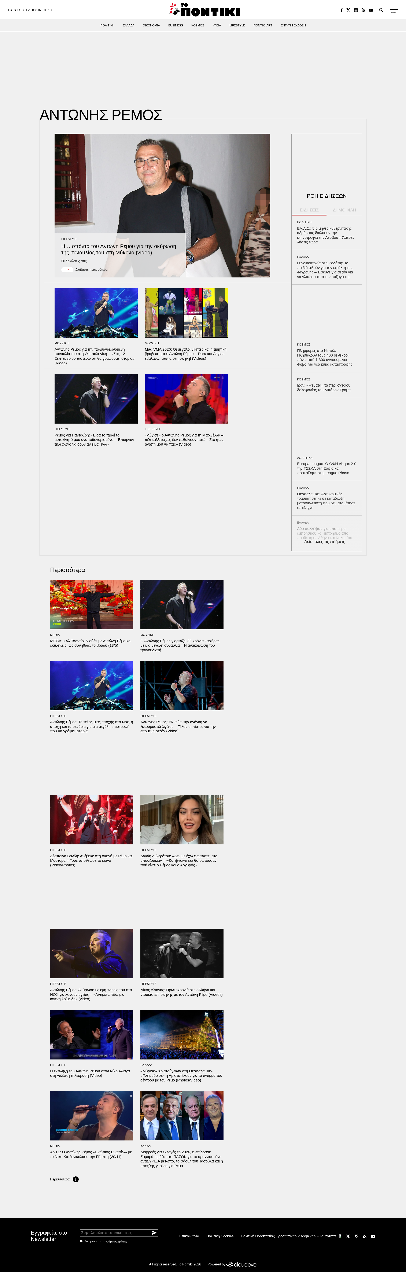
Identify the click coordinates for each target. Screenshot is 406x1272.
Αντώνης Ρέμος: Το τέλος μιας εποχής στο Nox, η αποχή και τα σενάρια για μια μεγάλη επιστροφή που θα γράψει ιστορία (91, 726)
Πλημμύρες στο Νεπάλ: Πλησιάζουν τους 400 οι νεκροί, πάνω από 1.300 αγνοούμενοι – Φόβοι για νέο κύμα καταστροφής (325, 357)
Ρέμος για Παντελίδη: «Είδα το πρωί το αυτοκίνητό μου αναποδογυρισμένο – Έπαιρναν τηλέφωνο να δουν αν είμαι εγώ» (94, 439)
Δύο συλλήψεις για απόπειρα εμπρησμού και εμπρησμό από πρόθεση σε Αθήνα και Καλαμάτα (324, 533)
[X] (348, 10)
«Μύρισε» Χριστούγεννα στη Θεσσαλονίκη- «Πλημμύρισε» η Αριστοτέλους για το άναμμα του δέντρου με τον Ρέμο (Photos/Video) (181, 1075)
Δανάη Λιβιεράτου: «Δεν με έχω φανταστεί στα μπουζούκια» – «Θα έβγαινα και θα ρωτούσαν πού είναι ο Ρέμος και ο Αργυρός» (178, 860)
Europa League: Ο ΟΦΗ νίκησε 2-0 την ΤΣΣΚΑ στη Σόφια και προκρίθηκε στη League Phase (326, 468)
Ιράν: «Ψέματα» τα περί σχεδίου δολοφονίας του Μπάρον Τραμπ (324, 387)
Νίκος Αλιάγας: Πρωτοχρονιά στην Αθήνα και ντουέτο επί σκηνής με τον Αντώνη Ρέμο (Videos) (181, 992)
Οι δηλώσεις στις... (75, 261)
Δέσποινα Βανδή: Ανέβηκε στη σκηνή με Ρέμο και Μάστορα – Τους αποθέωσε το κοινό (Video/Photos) (91, 860)
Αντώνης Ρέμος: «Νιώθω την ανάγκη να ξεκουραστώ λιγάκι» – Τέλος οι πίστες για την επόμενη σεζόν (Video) (178, 726)
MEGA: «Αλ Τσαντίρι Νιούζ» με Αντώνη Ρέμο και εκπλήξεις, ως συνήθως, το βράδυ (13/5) (90, 643)
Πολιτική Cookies (220, 1236)
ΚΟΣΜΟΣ (303, 344)
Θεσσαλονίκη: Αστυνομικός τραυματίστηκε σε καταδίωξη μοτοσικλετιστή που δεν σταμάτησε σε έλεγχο (326, 501)
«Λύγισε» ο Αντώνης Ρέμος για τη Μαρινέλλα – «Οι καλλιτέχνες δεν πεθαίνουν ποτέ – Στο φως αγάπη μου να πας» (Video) (184, 439)
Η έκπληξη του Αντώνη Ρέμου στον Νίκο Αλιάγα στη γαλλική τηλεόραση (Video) (90, 1073)
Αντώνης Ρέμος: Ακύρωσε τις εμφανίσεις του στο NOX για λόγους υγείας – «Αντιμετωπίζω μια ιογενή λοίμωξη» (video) (91, 994)
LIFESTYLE (69, 239)
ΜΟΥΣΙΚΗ (62, 343)
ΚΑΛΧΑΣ (146, 1146)
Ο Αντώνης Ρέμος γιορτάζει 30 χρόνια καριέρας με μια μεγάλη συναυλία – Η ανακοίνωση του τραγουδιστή (179, 645)
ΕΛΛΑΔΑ (303, 257)
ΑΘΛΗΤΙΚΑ (304, 458)
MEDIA (55, 635)
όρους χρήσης (117, 1241)
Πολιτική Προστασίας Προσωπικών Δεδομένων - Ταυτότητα (288, 1236)
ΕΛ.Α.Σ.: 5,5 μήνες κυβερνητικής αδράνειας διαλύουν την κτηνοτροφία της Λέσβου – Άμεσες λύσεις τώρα (325, 235)
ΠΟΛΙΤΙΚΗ (304, 222)
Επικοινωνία (189, 1236)
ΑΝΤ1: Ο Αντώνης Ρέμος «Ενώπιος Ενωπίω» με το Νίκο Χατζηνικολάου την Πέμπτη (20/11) (91, 1154)
